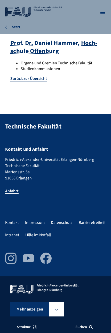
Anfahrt (12, 191)
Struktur (23, 327)
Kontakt (12, 222)
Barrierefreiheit (92, 222)
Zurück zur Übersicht (28, 78)
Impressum (35, 222)
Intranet (12, 235)
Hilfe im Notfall (38, 235)
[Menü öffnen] (102, 12)
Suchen (81, 327)
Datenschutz (62, 222)
